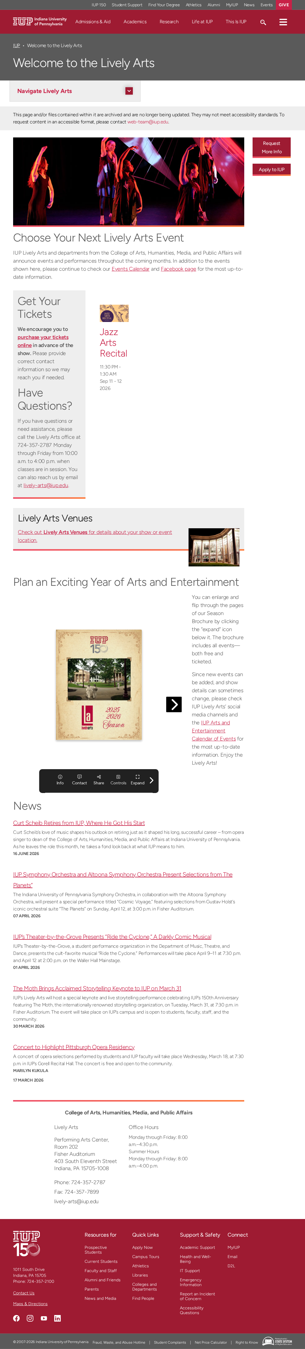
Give (284, 4)
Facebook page (178, 269)
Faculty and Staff (101, 1270)
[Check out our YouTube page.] (44, 1318)
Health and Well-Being (195, 1259)
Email (232, 1256)
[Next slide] (227, 182)
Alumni (214, 4)
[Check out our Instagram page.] (30, 1318)
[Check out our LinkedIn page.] (57, 1318)
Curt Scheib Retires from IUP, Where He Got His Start (79, 822)
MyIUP (232, 4)
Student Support (127, 4)
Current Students (101, 1261)
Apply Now (142, 1247)
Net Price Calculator (211, 1342)
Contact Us (24, 1293)
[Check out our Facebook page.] (16, 1318)
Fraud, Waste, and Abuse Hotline (119, 1342)
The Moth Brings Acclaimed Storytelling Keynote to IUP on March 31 (97, 988)
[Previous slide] (30, 182)
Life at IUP (202, 21)
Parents (92, 1289)
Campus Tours (145, 1256)
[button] (283, 21)
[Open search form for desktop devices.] (262, 21)
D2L (231, 1266)
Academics (135, 21)
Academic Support (197, 1247)
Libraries (140, 1275)
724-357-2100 (40, 1281)
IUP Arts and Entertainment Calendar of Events (214, 730)
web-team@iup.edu (147, 122)
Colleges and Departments (144, 1287)
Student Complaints (170, 1342)
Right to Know (247, 1342)
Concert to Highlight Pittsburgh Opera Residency (74, 1047)
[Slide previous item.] (227, 182)
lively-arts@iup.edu (46, 485)
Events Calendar (131, 269)
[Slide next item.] (30, 182)
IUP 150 (99, 4)
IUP (16, 45)
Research (169, 21)
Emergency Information (191, 1282)
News (249, 4)
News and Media (100, 1298)
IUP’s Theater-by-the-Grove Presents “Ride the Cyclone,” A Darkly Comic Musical (112, 936)
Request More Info (272, 147)
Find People (143, 1298)
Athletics (194, 4)
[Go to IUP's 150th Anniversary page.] (26, 1243)
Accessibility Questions (191, 1310)
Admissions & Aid (93, 21)
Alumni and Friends (103, 1280)
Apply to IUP (271, 169)
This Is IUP (236, 21)
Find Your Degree (164, 4)
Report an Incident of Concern (197, 1296)
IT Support (190, 1270)
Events (267, 4)
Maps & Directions (30, 1303)
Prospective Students (96, 1250)
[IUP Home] (40, 21)
